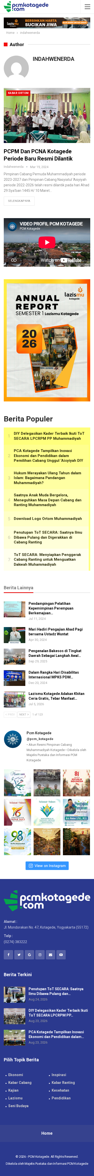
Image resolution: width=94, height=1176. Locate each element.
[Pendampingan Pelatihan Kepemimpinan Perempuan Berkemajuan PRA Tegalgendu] (14, 609)
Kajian (13, 1090)
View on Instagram (50, 865)
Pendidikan (61, 1098)
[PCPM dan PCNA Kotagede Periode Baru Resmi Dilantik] (47, 115)
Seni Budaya (18, 1106)
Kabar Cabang (20, 1083)
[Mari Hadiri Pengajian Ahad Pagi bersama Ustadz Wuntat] (14, 635)
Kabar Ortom (18, 93)
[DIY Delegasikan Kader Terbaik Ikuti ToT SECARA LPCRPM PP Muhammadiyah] (14, 1016)
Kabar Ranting (63, 1083)
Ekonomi (15, 1075)
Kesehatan (60, 1090)
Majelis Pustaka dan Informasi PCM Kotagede (56, 1163)
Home (46, 1133)
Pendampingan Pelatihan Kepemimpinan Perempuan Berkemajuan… (51, 608)
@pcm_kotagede (40, 739)
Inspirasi (59, 1075)
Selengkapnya (19, 201)
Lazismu (15, 1098)
